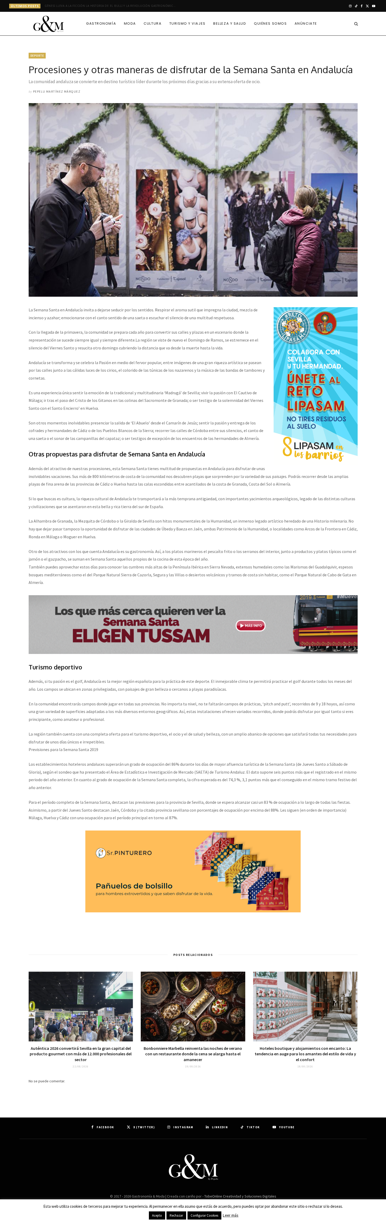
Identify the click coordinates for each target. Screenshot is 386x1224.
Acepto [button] (157, 1215)
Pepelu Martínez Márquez (56, 91)
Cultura (152, 23)
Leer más (230, 1215)
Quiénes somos (270, 23)
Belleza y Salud (229, 23)
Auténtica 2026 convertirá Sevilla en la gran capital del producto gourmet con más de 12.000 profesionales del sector (81, 1054)
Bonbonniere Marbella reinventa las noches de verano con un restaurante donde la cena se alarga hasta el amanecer (193, 1054)
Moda (130, 23)
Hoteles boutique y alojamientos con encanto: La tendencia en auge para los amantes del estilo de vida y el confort (305, 1054)
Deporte (37, 55)
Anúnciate (306, 23)
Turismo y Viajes (187, 23)
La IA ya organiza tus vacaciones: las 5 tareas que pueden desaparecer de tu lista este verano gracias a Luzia (112, 6)
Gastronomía (101, 23)
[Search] (354, 23)
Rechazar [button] (176, 1215)
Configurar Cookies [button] (204, 1215)
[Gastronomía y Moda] (48, 24)
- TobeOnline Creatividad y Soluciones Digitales (239, 1196)
